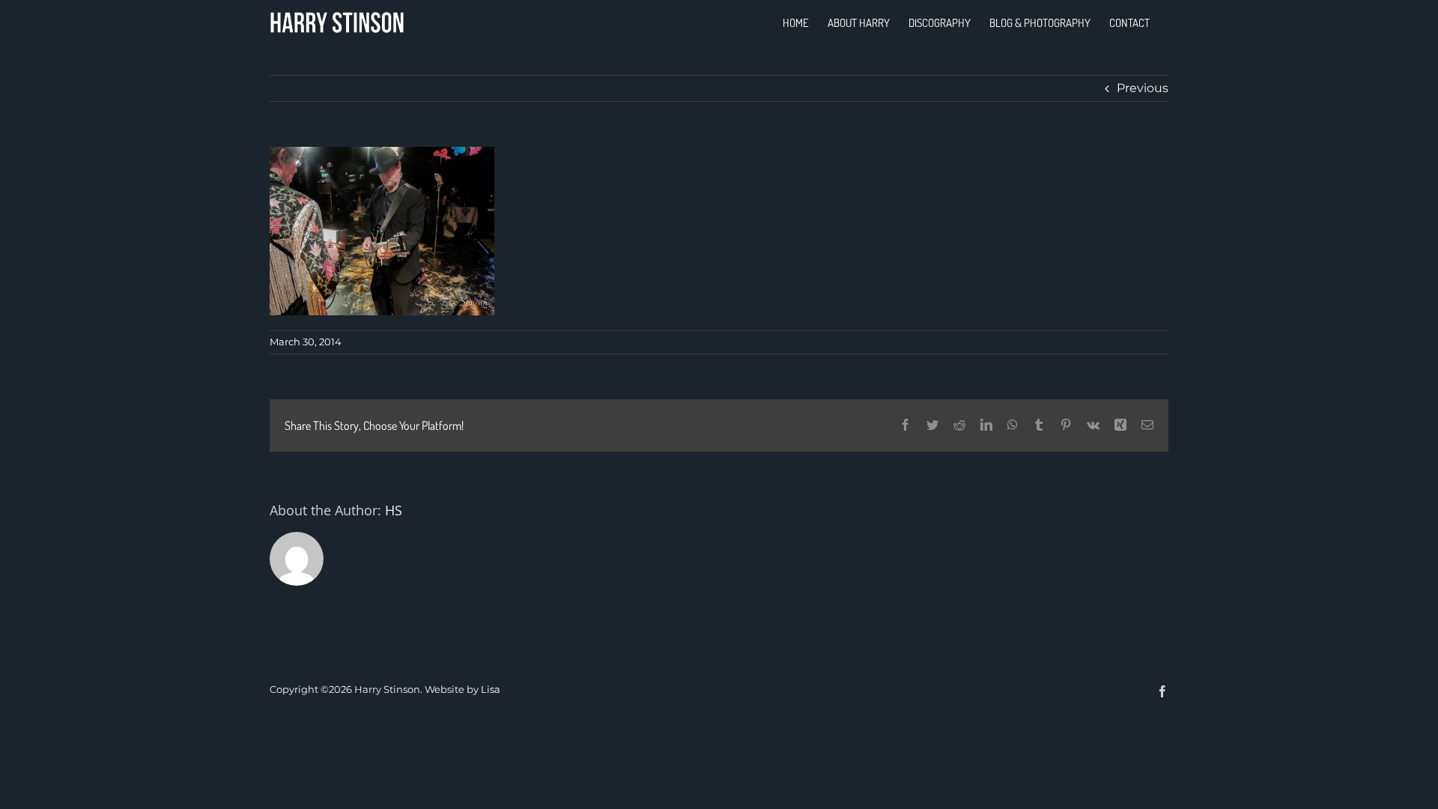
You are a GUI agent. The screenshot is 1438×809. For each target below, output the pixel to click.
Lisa (490, 689)
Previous (1142, 88)
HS (393, 510)
